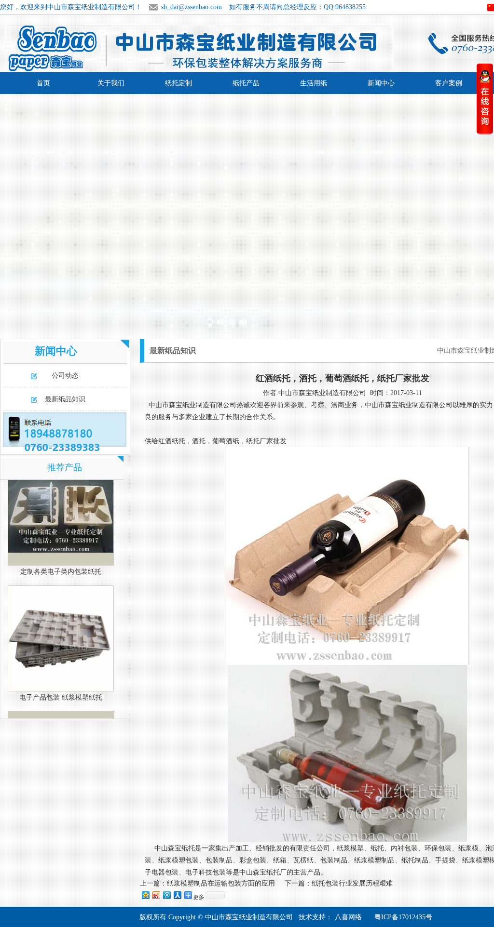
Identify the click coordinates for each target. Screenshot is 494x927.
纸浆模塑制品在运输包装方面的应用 (221, 883)
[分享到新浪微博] (156, 895)
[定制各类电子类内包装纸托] (61, 499)
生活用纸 (313, 83)
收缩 (485, 98)
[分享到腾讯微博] (166, 895)
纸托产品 (246, 83)
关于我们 (110, 83)
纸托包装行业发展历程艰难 (352, 883)
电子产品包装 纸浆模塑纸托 (60, 685)
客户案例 (448, 83)
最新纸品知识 (65, 399)
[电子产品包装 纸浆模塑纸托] (61, 625)
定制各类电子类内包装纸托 (60, 559)
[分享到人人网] (177, 895)
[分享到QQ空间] (145, 895)
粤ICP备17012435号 (403, 917)
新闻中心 (381, 83)
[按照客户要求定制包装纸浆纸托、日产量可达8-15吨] (247, 214)
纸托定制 (178, 83)
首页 (43, 83)
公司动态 (65, 375)
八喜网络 (348, 917)
